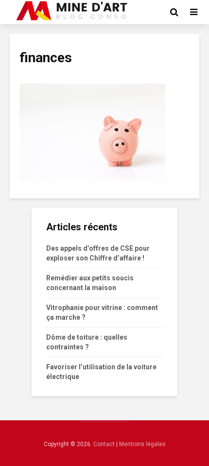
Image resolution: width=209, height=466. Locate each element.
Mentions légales (142, 444)
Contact (104, 444)
